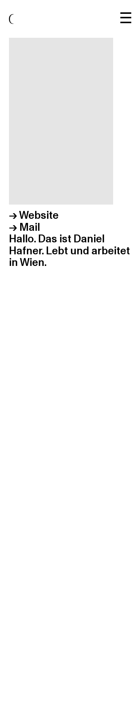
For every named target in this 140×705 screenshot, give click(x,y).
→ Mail (24, 227)
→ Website (34, 215)
